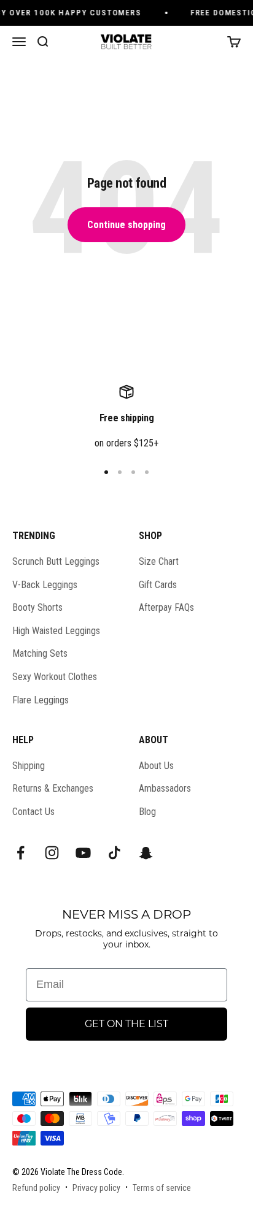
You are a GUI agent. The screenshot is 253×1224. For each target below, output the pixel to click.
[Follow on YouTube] (83, 852)
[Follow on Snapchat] (146, 852)
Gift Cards (158, 585)
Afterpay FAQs (166, 607)
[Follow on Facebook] (20, 852)
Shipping (28, 765)
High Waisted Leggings (56, 631)
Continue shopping (126, 225)
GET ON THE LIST (126, 1024)
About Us (156, 765)
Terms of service (162, 1188)
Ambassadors (165, 788)
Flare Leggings (40, 700)
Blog (147, 811)
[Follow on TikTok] (114, 852)
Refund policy (36, 1188)
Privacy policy (96, 1188)
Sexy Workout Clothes (54, 677)
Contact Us (33, 811)
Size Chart (159, 561)
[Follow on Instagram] (52, 852)
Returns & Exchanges (52, 788)
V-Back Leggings (44, 585)
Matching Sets (40, 653)
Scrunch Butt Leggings (55, 561)
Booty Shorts (37, 607)
